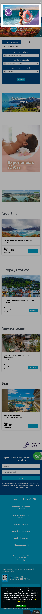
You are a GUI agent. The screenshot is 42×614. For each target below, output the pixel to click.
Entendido (21, 605)
